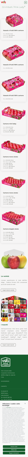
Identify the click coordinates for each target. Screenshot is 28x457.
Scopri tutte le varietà (8, 290)
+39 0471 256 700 (7, 397)
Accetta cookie (14, 446)
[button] (25, 403)
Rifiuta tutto (14, 449)
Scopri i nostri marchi (8, 345)
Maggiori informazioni (14, 453)
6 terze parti (8, 407)
